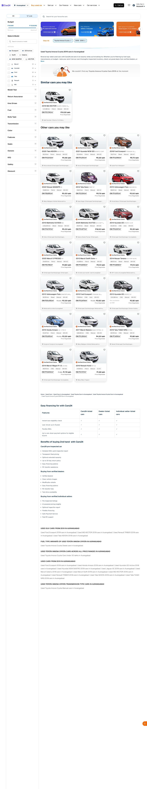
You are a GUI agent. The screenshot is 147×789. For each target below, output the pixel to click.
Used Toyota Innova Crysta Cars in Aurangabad (108, 394)
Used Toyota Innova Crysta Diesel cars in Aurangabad (62, 545)
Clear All (46, 41)
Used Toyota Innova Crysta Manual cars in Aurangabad (62, 588)
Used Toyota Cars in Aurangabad (81, 394)
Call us (120, 5)
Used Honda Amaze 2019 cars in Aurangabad (96, 565)
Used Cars (49, 394)
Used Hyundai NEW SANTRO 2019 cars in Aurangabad (78, 568)
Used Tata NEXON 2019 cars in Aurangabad (71, 536)
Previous (40, 29)
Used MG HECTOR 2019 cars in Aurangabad (95, 532)
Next (140, 29)
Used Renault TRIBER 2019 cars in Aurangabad (70, 575)
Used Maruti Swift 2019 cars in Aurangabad (90, 572)
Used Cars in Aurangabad (61, 394)
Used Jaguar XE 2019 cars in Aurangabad (118, 568)
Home (42, 394)
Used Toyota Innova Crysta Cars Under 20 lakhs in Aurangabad (66, 555)
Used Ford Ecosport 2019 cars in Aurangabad (58, 532)
